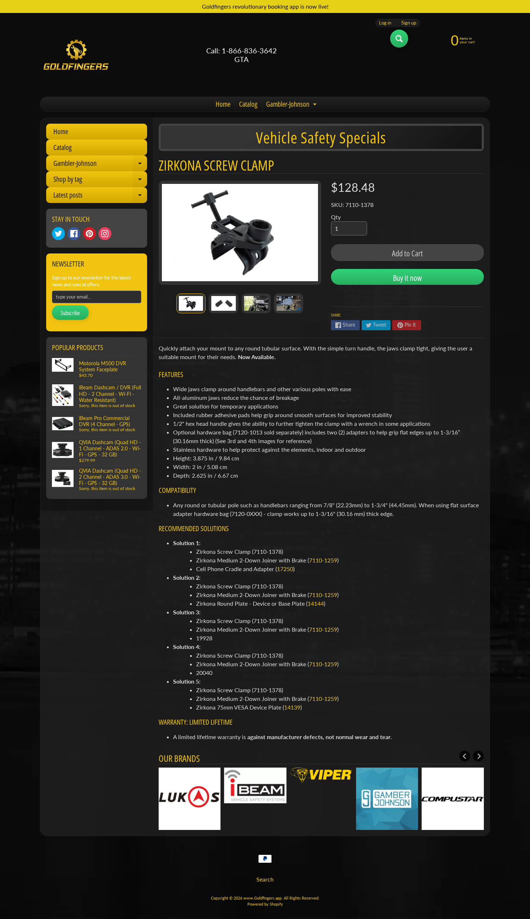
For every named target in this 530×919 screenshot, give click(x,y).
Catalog (248, 104)
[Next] (478, 756)
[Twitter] (58, 233)
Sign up (408, 23)
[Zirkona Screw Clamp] (191, 303)
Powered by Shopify (265, 904)
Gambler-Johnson (292, 105)
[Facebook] (73, 233)
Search (265, 879)
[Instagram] (104, 233)
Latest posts (100, 196)
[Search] (399, 39)
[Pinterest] (89, 233)
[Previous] (464, 756)
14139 (292, 707)
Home (223, 104)
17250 (285, 568)
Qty (336, 216)
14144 (316, 603)
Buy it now (407, 277)
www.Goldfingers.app (262, 898)
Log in (385, 23)
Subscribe (70, 313)
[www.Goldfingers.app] (76, 55)
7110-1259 (323, 560)
